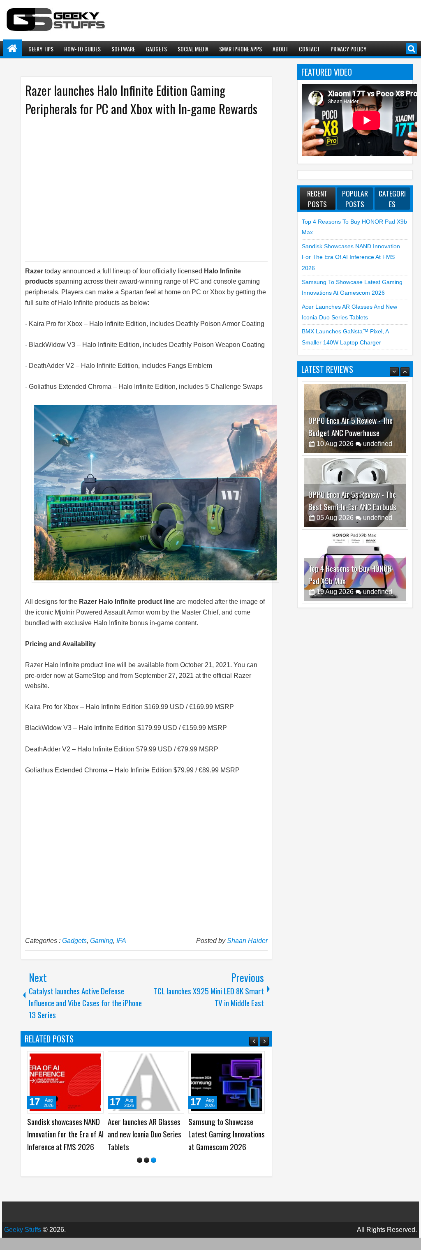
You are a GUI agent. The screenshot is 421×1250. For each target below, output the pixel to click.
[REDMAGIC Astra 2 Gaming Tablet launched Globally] (146, 1082)
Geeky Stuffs (22, 1241)
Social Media (193, 48)
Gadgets (156, 48)
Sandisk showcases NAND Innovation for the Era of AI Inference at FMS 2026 (351, 257)
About (280, 48)
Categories (392, 198)
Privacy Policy (348, 48)
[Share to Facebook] (76, 1060)
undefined (377, 451)
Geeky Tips (40, 48)
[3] (153, 1172)
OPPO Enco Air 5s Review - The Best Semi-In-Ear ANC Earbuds (352, 434)
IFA (121, 940)
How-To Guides (82, 48)
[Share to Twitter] (85, 1060)
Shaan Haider (247, 940)
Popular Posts (355, 198)
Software (123, 48)
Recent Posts (317, 198)
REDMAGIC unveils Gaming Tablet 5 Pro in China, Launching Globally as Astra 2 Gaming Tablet (225, 1140)
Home (12, 48)
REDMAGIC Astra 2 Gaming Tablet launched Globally (142, 1134)
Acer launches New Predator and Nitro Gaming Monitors (54, 1134)
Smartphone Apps (240, 48)
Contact (309, 48)
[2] (146, 1172)
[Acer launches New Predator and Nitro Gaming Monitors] (65, 1082)
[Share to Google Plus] (94, 1060)
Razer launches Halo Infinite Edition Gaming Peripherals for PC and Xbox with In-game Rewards (141, 99)
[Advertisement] (138, 188)
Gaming (101, 940)
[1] (139, 1172)
